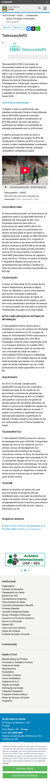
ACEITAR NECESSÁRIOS (25, 775)
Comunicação (9, 644)
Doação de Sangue (10, 684)
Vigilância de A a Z (10, 681)
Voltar (8, 27)
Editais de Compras (11, 631)
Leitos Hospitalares (11, 678)
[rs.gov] (7, 2)
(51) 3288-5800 (15, 733)
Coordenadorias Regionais (14, 599)
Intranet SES (7, 624)
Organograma (8, 586)
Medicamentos (9, 668)
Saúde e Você (9, 654)
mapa (25, 729)
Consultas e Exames (11, 675)
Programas (7, 701)
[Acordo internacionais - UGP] (25, 559)
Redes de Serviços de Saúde (15, 697)
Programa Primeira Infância (14, 694)
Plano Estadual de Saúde (13, 602)
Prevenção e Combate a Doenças (17, 662)
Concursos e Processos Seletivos (18, 618)
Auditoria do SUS (10, 595)
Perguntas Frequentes (12, 691)
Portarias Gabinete (10, 608)
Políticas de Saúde (11, 665)
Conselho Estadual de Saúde (15, 611)
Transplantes (8, 672)
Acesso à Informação (12, 621)
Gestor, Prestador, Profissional (20, 18)
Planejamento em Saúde (13, 592)
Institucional (32, 15)
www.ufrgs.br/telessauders (16, 102)
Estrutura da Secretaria (12, 589)
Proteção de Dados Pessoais (16, 634)
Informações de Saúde (12, 688)
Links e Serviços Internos (14, 628)
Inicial (19, 15)
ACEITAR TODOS (25, 768)
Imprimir (19, 27)
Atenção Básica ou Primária (14, 659)
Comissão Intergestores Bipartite (17, 605)
